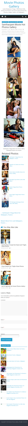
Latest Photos (5, 22)
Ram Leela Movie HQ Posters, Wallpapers (16, 361)
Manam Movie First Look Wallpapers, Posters (12, 222)
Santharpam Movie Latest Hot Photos (15, 34)
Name (2, 319)
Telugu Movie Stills (12, 22)
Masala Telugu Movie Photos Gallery (15, 187)
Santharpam (4, 31)
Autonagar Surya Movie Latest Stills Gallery (17, 180)
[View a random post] (25, 16)
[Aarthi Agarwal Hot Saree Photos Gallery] (6, 271)
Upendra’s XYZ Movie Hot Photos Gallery (16, 165)
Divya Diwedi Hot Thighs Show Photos (12, 266)
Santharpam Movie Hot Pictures (14, 32)
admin (13, 29)
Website (3, 334)
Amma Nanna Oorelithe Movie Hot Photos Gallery (17, 172)
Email (2, 327)
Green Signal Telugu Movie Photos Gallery (17, 195)
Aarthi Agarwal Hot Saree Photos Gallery (13, 286)
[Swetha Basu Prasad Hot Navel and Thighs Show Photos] (5, 230)
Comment (3, 300)
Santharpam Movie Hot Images (13, 31)
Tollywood (20, 22)
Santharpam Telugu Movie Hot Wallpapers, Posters (16, 157)
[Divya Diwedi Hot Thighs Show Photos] (6, 252)
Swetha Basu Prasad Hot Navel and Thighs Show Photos (13, 245)
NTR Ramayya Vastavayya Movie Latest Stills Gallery (16, 202)
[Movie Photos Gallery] (2, 16)
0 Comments (19, 29)
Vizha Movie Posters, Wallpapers (14, 355)
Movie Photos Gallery (14, 4)
